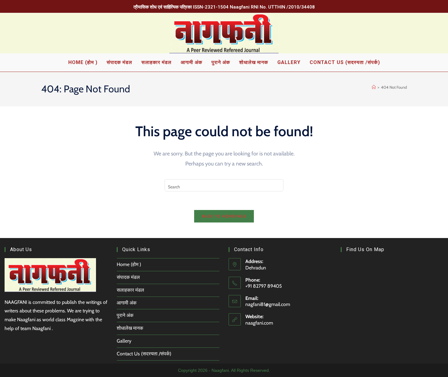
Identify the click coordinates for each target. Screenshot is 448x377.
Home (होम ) (129, 264)
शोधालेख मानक (130, 328)
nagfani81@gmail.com (267, 304)
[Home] (374, 87)
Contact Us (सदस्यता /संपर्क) (144, 354)
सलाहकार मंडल (130, 290)
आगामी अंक (127, 303)
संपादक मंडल (128, 277)
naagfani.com (259, 323)
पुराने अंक (125, 315)
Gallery (124, 341)
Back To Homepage (224, 216)
